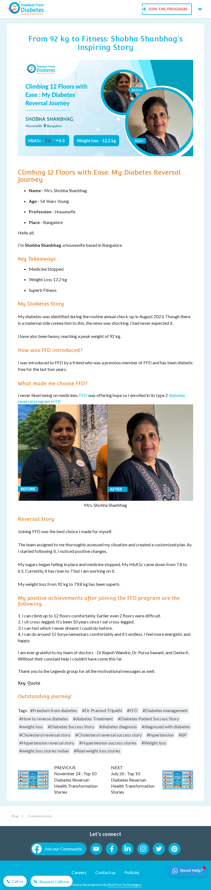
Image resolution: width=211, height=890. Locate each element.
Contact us (105, 872)
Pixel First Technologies (124, 884)
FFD (83, 395)
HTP (55, 401)
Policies (131, 872)
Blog (15, 816)
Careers (79, 872)
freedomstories (40, 816)
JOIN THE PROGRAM (167, 9)
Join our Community (63, 848)
